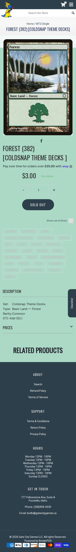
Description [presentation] (12, 291)
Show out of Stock (57, 220)
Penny (9, 263)
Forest (22, 244)
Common (64, 238)
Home (30, 23)
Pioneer (23, 263)
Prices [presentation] (8, 327)
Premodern (55, 263)
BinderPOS (45, 540)
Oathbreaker (13, 257)
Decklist (71, 303)
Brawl (45, 231)
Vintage (10, 276)
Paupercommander (53, 257)
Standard (11, 270)
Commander (45, 238)
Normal (57, 251)
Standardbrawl (33, 270)
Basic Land (28, 231)
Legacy (27, 251)
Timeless (54, 270)
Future (37, 244)
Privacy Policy (38, 434)
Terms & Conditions (38, 421)
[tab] (38, 293)
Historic (11, 251)
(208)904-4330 (42, 506)
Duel (8, 244)
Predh (38, 263)
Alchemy (10, 231)
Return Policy (38, 427)
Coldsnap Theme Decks (19, 238)
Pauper (31, 257)
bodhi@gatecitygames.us (42, 513)
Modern (42, 251)
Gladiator (53, 244)
